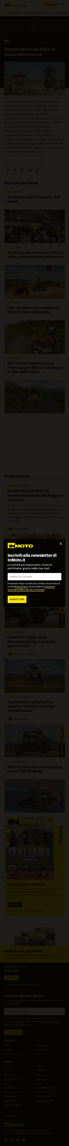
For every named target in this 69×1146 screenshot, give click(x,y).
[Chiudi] (60, 543)
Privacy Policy (20, 586)
